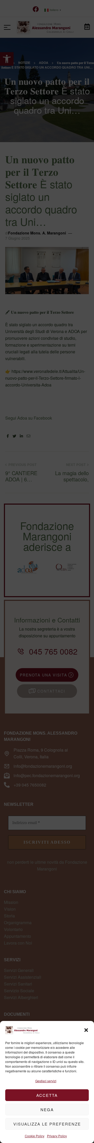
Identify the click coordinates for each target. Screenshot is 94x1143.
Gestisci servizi (45, 1081)
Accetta (47, 1095)
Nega (47, 1109)
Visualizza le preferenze (47, 1124)
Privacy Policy (57, 1136)
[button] (86, 1030)
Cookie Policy (34, 1136)
